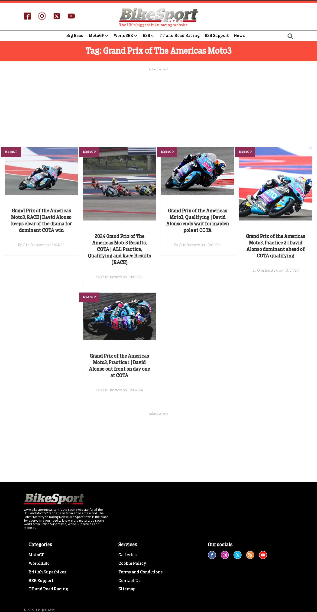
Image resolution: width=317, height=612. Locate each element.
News (239, 36)
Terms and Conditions (140, 572)
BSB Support (217, 36)
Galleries (127, 555)
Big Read (75, 36)
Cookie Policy (132, 564)
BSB (146, 36)
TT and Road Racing (179, 36)
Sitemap (127, 589)
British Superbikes (47, 572)
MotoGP (96, 36)
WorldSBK (123, 36)
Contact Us (129, 581)
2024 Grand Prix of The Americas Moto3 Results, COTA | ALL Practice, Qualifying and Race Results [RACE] (119, 249)
